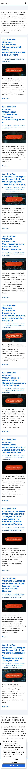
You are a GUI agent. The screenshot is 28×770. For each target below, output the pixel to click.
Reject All (13, 762)
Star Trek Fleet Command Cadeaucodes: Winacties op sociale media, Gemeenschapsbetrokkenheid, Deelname (13, 47)
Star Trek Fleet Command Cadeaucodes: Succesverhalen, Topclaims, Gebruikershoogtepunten (13, 114)
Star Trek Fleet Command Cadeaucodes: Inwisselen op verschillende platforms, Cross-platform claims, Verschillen (13, 313)
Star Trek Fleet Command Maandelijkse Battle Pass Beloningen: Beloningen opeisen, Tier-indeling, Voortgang (13, 179)
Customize (14, 759)
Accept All (13, 765)
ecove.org (4, 3)
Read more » (5, 98)
